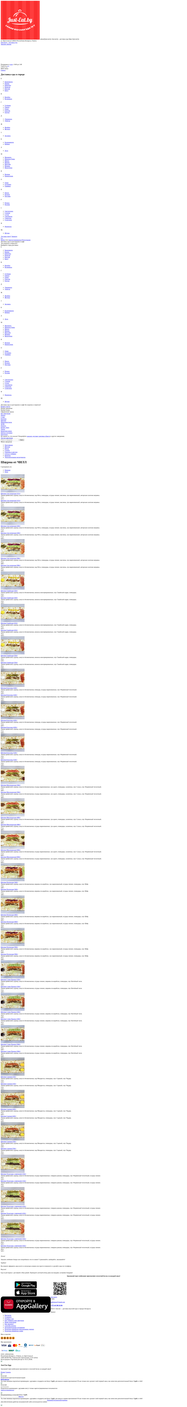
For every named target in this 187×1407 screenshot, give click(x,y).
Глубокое (8, 105)
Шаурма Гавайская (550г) (9, 655)
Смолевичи (8, 216)
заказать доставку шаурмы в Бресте (38, 436)
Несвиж (7, 174)
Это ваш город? (6, 236)
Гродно (7, 112)
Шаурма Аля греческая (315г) (10, 493)
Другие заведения (7, 438)
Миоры (7, 162)
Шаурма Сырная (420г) (8, 1109)
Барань (7, 83)
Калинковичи (9, 142)
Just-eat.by (54, 1297)
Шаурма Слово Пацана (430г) (10, 1012)
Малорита (8, 157)
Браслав (7, 89)
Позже (3, 1372)
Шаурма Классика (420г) (9, 720)
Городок (7, 111)
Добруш (7, 121)
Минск (7, 161)
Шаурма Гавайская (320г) (9, 591)
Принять (50, 1400)
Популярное (9, 445)
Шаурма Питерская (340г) (9, 882)
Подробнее (63, 1400)
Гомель (7, 107)
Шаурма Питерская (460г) (9, 915)
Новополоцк (9, 176)
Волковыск (8, 99)
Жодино (7, 129)
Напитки (8, 455)
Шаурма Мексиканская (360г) (10, 785)
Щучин (7, 233)
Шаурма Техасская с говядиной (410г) (13, 1206)
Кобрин (7, 144)
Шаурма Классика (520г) (9, 753)
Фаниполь (8, 226)
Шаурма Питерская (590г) (9, 947)
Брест (6, 90)
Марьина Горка (10, 159)
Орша (6, 183)
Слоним (7, 213)
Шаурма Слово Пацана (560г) (10, 1044)
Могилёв (8, 164)
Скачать (8, 1372)
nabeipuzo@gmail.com (58, 1302)
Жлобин (7, 127)
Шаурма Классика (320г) (9, 688)
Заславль (8, 136)
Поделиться (5, 1379)
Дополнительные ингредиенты (15, 457)
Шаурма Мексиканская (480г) (10, 817)
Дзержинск (8, 119)
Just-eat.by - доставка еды (9, 42)
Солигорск (8, 220)
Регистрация (26, 240)
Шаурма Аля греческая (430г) (10, 526)
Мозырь (7, 166)
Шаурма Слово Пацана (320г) (10, 979)
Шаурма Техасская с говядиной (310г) (13, 1174)
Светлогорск (9, 211)
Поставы (8, 196)
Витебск (7, 97)
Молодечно (8, 168)
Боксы (7, 448)
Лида (6, 151)
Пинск (7, 193)
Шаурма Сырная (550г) (8, 1141)
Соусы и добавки (10, 454)
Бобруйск (8, 85)
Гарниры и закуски (11, 452)
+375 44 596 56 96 (56, 1305)
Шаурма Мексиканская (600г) (10, 850)
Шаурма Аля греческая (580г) (10, 558)
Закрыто (14, 236)
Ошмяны (8, 186)
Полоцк (7, 194)
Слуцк (7, 215)
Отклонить (56, 1400)
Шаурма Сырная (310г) (8, 1077)
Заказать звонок (6, 44)
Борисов (7, 87)
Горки (7, 109)
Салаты (7, 450)
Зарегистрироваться (15, 240)
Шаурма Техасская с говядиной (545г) (13, 1239)
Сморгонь (8, 218)
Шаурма (7, 447)
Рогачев (7, 204)
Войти (3, 240)
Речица (7, 203)
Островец (8, 184)
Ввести (21, 1396)
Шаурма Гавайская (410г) (9, 623)
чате (11, 64)
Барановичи (9, 82)
